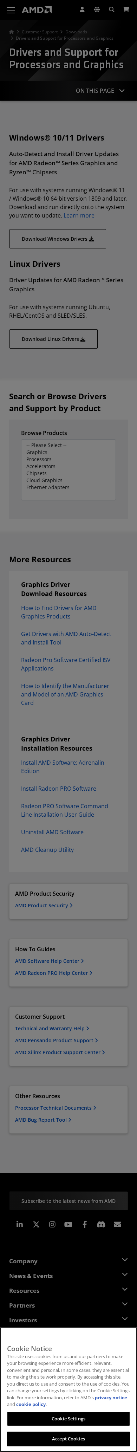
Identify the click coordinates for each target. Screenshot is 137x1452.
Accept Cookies (68, 1438)
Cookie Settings (68, 1418)
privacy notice (111, 1397)
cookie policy (31, 1404)
